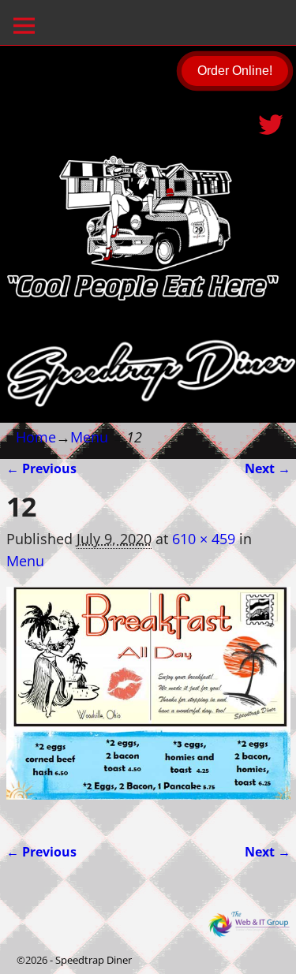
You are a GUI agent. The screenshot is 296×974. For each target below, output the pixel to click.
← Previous (41, 468)
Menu (89, 436)
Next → (267, 468)
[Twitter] (272, 119)
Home (36, 436)
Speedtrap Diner (93, 960)
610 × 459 (203, 538)
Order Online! (234, 70)
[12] (148, 704)
